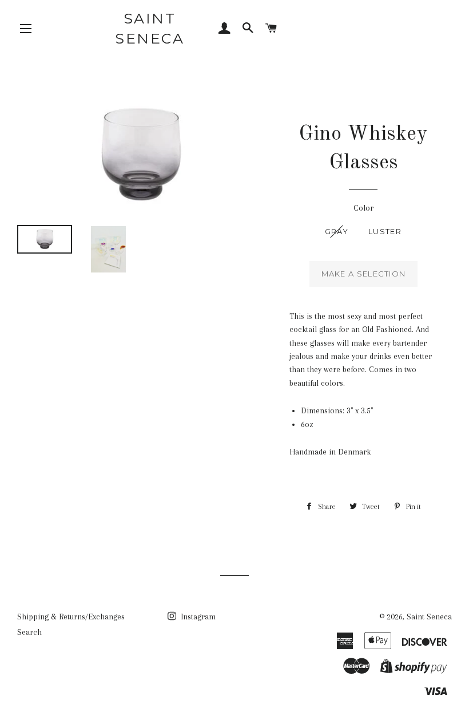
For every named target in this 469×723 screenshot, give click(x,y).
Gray (336, 231)
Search (29, 632)
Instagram (197, 616)
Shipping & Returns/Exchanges (71, 616)
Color (363, 207)
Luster (385, 231)
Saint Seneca (149, 28)
